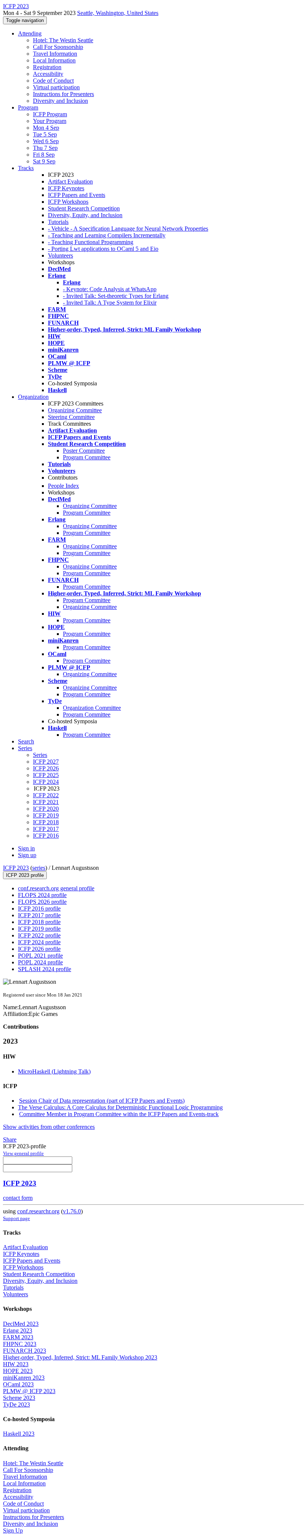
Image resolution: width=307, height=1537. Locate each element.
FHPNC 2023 (19, 1344)
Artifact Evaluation (70, 181)
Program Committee (86, 457)
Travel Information (55, 53)
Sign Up (13, 1530)
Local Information (54, 60)
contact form (18, 1198)
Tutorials (58, 222)
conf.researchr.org (38, 1211)
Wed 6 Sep (46, 141)
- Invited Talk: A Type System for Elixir (109, 302)
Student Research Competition (84, 208)
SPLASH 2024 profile (44, 969)
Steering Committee (71, 417)
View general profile (23, 1153)
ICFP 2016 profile (39, 908)
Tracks (26, 168)
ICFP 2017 (46, 829)
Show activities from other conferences (49, 1127)
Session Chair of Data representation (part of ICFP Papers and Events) (102, 1100)
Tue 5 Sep (45, 134)
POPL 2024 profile (40, 962)
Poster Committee (84, 450)
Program (28, 107)
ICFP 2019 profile (39, 928)
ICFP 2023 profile (25, 875)
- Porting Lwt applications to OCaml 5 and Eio (103, 249)
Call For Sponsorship (58, 47)
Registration (47, 67)
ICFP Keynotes (66, 188)
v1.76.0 (72, 1211)
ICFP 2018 (46, 822)
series (38, 868)
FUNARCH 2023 (24, 1350)
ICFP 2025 (46, 775)
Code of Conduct (53, 80)
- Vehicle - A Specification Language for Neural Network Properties (128, 228)
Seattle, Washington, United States (117, 13)
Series (40, 755)
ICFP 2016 (46, 835)
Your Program (49, 121)
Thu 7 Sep (45, 148)
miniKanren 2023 (24, 1377)
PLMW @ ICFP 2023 (29, 1391)
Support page (16, 1218)
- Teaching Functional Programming (90, 242)
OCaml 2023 (18, 1384)
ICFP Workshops (68, 201)
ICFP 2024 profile (39, 942)
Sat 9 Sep (44, 161)
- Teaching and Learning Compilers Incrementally (106, 235)
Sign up (27, 855)
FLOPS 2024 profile (42, 895)
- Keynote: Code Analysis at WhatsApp (109, 289)
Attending (30, 33)
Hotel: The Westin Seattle (63, 40)
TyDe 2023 (16, 1404)
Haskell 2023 (18, 1433)
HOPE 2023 (18, 1371)
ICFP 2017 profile (39, 915)
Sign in (26, 848)
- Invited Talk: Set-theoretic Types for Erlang (115, 296)
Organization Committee (92, 708)
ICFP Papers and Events (76, 195)
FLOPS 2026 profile (42, 902)
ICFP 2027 (46, 761)
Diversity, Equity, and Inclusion (85, 215)
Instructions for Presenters (63, 94)
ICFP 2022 (46, 795)
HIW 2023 (15, 1364)
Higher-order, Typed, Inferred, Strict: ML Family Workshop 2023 (80, 1357)
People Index (63, 486)
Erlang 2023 (17, 1330)
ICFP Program (50, 114)
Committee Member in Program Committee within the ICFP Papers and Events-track (119, 1114)
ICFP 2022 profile (39, 935)
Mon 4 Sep (46, 127)
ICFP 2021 (46, 802)
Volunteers (60, 255)
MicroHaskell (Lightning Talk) (54, 1071)
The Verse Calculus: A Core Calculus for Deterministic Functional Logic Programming (120, 1107)
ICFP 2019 (46, 815)
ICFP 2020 (46, 809)
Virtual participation (56, 87)
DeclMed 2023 (21, 1324)
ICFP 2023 (16, 868)
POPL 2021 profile (40, 955)
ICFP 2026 (46, 768)
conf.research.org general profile (56, 888)
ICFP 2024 (46, 782)
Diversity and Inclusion (60, 101)
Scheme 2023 (19, 1398)
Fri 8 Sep (44, 154)
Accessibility (48, 74)
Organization (33, 397)
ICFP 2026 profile (39, 949)
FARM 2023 (18, 1337)
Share (9, 1139)
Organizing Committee (75, 410)
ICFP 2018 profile (39, 922)
